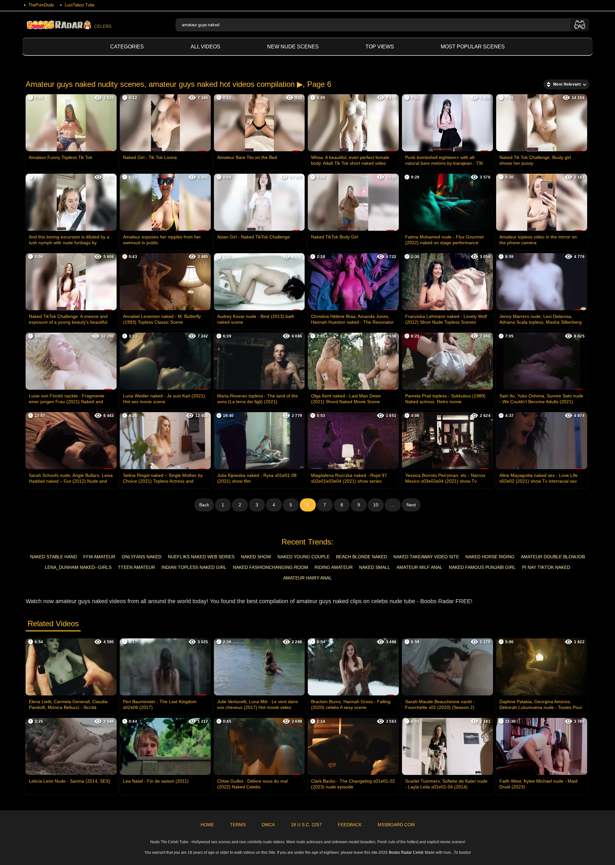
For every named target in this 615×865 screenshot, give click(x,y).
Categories (127, 46)
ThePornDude (41, 5)
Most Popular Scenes (473, 46)
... (393, 504)
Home (207, 824)
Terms (238, 824)
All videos (205, 46)
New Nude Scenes (293, 46)
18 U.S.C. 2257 (306, 824)
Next (411, 504)
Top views (379, 46)
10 (375, 504)
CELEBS (102, 26)
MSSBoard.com (396, 824)
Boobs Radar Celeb (406, 852)
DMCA (268, 824)
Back (204, 504)
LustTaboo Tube (79, 5)
